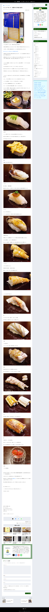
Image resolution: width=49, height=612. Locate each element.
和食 (35, 52)
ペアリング (36, 43)
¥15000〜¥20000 (37, 84)
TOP (15, 1)
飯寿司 (44, 96)
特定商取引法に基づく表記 (38, 37)
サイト (4, 582)
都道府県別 (18, 1)
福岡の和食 (39, 95)
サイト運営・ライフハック (38, 68)
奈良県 (39, 89)
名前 (4, 575)
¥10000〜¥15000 (21, 523)
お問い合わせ (36, 35)
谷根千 (41, 96)
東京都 (43, 92)
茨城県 (39, 96)
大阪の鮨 (29, 523)
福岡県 (45, 95)
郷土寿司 (36, 49)
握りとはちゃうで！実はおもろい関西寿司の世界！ (10, 51)
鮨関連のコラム (37, 73)
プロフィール (27, 1)
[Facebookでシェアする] (16, 519)
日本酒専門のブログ (38, 22)
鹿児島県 (40, 97)
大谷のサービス (32, 1)
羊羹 (36, 96)
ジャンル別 (22, 1)
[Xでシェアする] (13, 519)
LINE (21, 556)
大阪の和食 (41, 88)
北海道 (35, 88)
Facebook (16, 556)
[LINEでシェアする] (21, 519)
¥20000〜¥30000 (37, 85)
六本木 (43, 87)
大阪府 (26, 523)
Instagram (19, 556)
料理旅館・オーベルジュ (38, 65)
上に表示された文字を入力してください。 (9, 589)
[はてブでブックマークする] (18, 519)
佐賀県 (41, 87)
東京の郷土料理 (36, 92)
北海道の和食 (38, 88)
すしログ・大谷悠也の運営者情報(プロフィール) (40, 32)
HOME (25, 608)
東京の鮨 (40, 92)
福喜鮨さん (14, 478)
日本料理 (36, 54)
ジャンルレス (36, 63)
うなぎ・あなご (37, 57)
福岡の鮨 (42, 95)
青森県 (42, 96)
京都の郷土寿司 (36, 87)
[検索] (46, 5)
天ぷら (36, 60)
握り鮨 (30, 521)
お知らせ (36, 76)
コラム (35, 70)
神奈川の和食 (36, 95)
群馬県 (37, 96)
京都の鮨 (39, 87)
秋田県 (35, 96)
